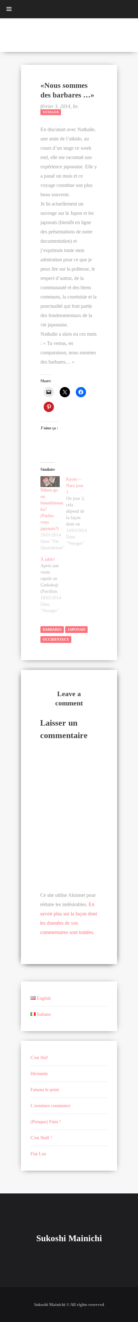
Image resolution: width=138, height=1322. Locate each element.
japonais (76, 629)
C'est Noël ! (41, 1137)
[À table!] (53, 585)
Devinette (39, 1073)
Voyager (51, 112)
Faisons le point (44, 1089)
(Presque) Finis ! (45, 1121)
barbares (52, 629)
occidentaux (56, 639)
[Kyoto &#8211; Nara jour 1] (79, 511)
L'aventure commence (50, 1105)
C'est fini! (39, 1057)
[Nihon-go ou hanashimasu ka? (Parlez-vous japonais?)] (50, 481)
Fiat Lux (38, 1153)
